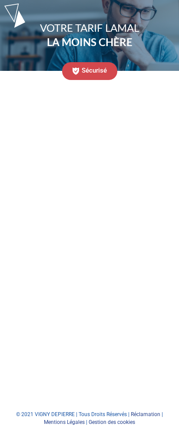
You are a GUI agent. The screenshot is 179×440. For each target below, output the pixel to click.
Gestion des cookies (112, 422)
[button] (89, 71)
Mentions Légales (64, 422)
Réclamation (145, 414)
